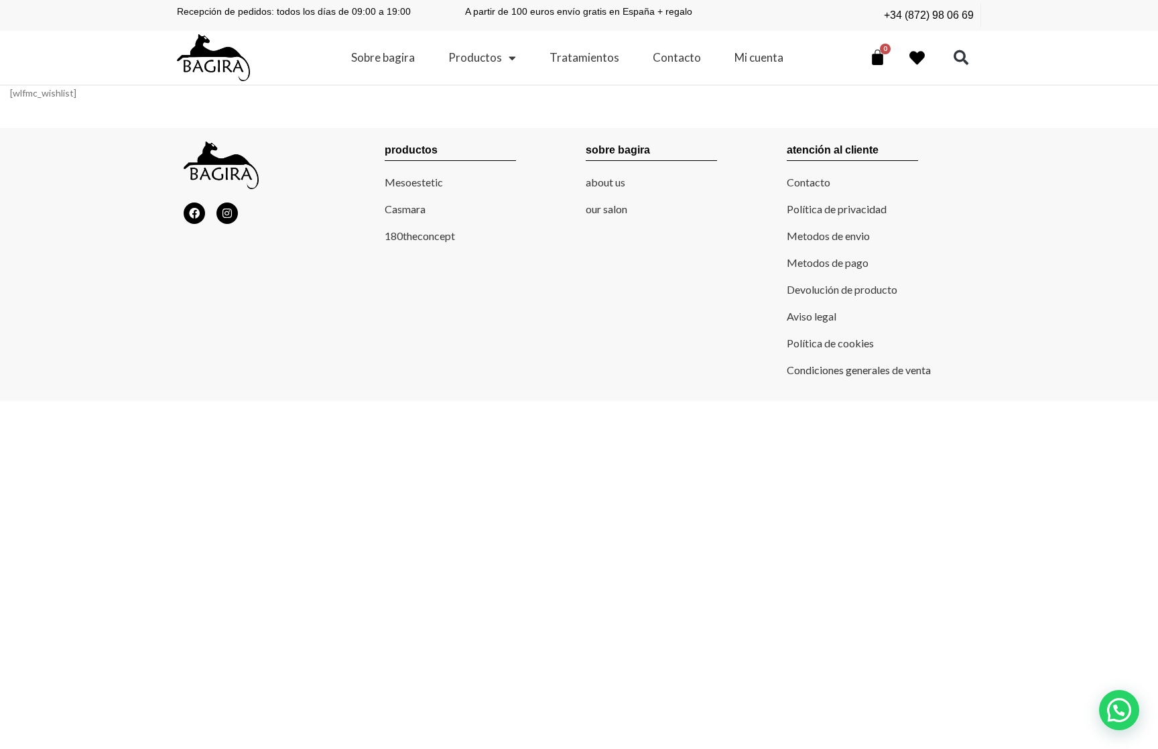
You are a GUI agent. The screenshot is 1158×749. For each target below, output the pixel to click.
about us (605, 182)
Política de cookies (830, 343)
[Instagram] (227, 213)
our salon (606, 209)
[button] (961, 58)
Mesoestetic (414, 182)
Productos (475, 57)
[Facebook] (194, 213)
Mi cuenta (758, 57)
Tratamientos (584, 57)
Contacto (677, 57)
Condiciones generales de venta (859, 369)
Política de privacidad (837, 209)
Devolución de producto (842, 289)
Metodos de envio (828, 235)
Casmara (405, 209)
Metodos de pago (827, 262)
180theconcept (420, 235)
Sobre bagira (383, 57)
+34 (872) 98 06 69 (929, 15)
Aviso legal (811, 316)
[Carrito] (877, 57)
